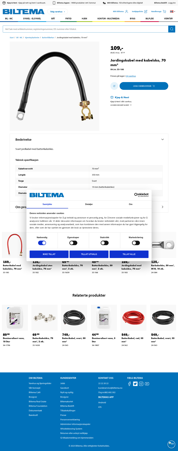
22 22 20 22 (103, 383)
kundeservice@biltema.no (110, 387)
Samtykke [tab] (47, 204)
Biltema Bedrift (67, 405)
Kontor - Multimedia (108, 18)
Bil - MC (9, 18)
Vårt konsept (34, 387)
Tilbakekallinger (67, 410)
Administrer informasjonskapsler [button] (75, 424)
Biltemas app (106, 397)
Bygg (132, 18)
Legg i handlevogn (142, 86)
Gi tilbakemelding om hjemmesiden (76, 437)
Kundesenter (68, 377)
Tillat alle (129, 254)
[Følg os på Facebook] (129, 384)
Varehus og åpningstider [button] (40, 383)
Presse (63, 415)
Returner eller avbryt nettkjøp (74, 433)
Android (102, 402)
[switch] (73, 243)
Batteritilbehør (48, 37)
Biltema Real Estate (37, 401)
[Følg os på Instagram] (141, 384)
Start (12, 37)
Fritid (68, 18)
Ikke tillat (49, 254)
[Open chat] (171, 444)
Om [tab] (130, 204)
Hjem (84, 18)
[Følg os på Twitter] (135, 384)
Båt (53, 18)
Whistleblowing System (71, 428)
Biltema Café (34, 392)
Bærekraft (33, 415)
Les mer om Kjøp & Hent (119, 105)
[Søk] (171, 29)
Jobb (62, 383)
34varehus (131, 76)
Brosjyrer (33, 396)
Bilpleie (150, 18)
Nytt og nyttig (66, 392)
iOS (100, 407)
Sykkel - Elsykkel (32, 18)
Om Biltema (35, 377)
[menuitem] (9, 19)
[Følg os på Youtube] (147, 385)
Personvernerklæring (70, 419)
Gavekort (64, 387)
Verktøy (168, 18)
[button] (173, 11)
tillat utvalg (89, 254)
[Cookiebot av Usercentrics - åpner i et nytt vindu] (136, 195)
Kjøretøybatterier (32, 37)
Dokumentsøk (35, 410)
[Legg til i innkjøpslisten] (114, 86)
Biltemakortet (66, 401)
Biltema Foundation (38, 405)
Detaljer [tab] (89, 204)
